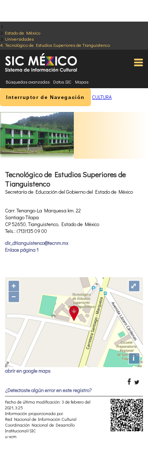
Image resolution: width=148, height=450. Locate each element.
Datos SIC (62, 82)
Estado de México (22, 33)
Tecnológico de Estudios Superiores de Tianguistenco (57, 45)
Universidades (19, 39)
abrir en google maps (28, 370)
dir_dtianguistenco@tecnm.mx (36, 242)
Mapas (81, 82)
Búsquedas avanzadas (28, 82)
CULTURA (102, 97)
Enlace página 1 (21, 249)
